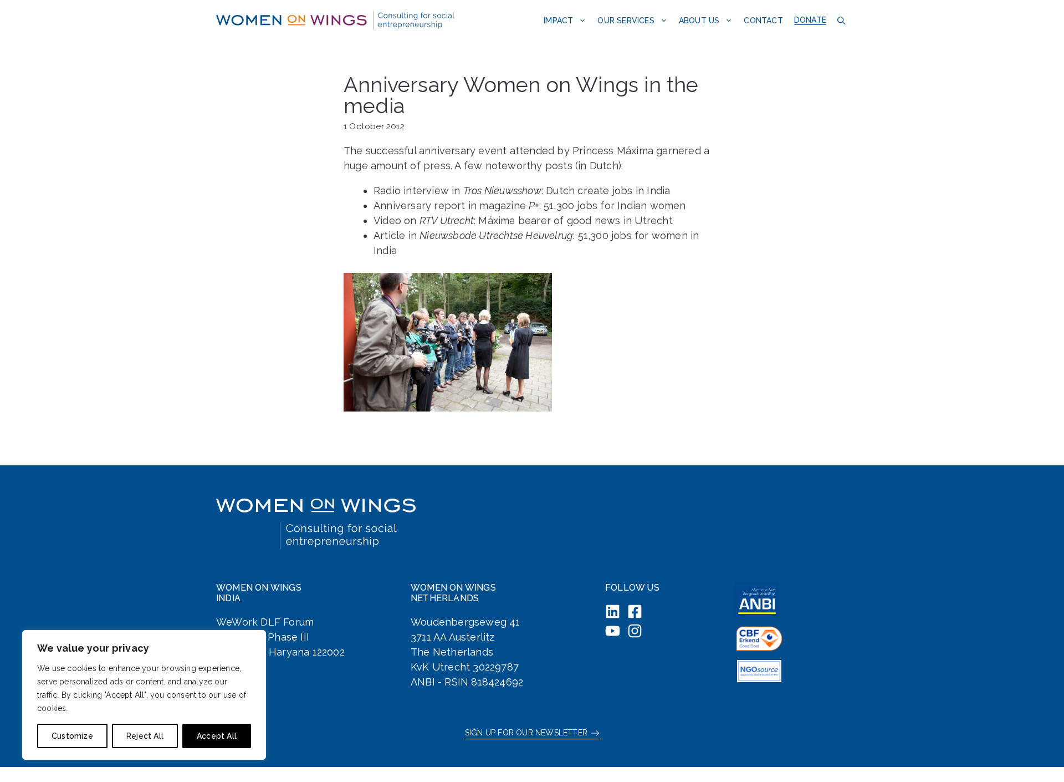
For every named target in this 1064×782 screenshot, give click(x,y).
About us (699, 20)
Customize (72, 736)
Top (1037, 755)
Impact (558, 20)
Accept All (217, 736)
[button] (840, 20)
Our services (625, 20)
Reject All (144, 736)
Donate (810, 20)
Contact (763, 20)
